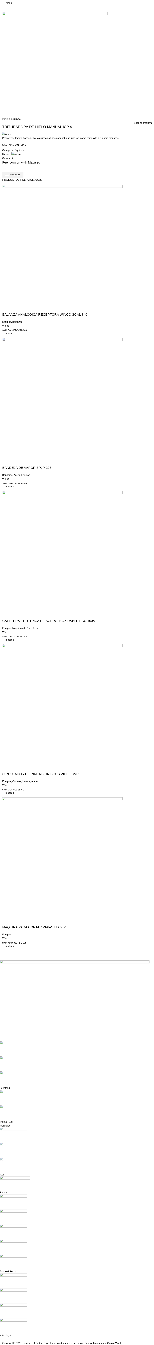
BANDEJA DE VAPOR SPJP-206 (26, 468)
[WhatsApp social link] (23, 158)
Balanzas (17, 322)
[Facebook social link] (16, 158)
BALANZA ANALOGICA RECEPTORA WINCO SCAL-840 (44, 314)
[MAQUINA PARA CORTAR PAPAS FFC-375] (62, 857)
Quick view (6, 308)
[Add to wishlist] (22, 308)
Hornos (26, 781)
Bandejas (7, 475)
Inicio (5, 119)
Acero (17, 475)
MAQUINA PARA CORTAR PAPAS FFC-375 (34, 927)
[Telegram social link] (26, 158)
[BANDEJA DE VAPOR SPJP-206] (62, 398)
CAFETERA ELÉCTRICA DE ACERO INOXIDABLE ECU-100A (48, 621)
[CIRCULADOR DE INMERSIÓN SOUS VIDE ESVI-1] (62, 704)
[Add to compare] (14, 308)
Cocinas (16, 781)
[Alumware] (74, 1148)
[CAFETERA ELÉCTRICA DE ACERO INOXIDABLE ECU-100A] (62, 551)
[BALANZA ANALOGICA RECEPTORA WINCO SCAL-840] (62, 244)
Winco (5, 325)
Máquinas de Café (22, 628)
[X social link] (19, 158)
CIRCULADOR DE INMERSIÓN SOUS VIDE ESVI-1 (41, 774)
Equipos (16, 119)
